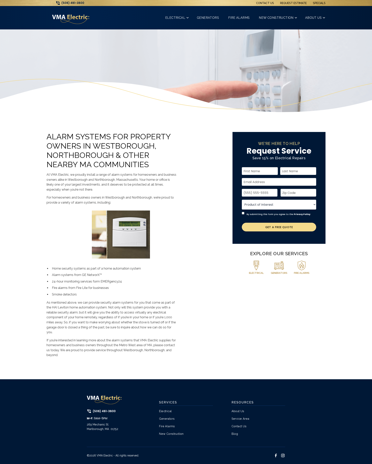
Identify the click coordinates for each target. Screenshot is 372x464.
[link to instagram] (283, 455)
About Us (238, 411)
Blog (235, 433)
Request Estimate (293, 3)
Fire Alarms (167, 426)
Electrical (165, 411)
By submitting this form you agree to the (278, 214)
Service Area (240, 418)
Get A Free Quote (279, 227)
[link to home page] (70, 18)
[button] (176, 18)
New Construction (171, 433)
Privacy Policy (302, 214)
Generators (167, 418)
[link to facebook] (276, 455)
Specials (319, 3)
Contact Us (265, 3)
